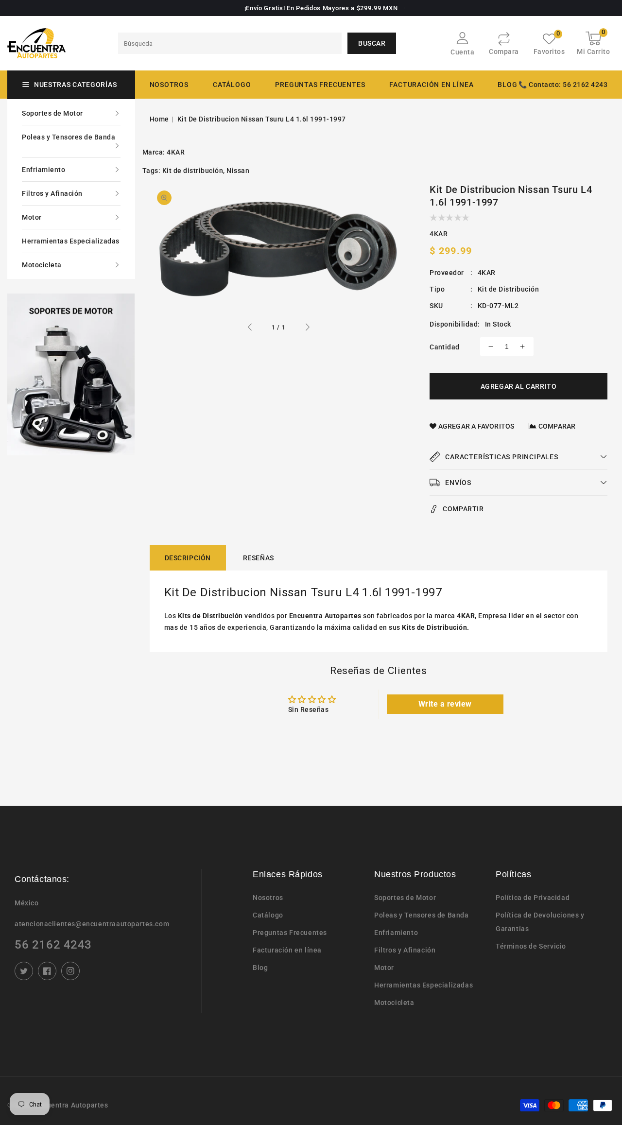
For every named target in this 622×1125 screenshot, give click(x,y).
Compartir (463, 509)
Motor (32, 217)
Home (159, 119)
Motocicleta (42, 265)
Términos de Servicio (531, 946)
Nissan (237, 170)
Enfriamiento (43, 169)
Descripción (188, 558)
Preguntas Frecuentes (290, 932)
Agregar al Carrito (519, 386)
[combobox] (230, 43)
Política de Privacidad (533, 897)
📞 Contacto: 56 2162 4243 (562, 84)
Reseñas (258, 558)
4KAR (176, 152)
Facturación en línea (287, 950)
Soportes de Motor (52, 113)
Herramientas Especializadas (71, 241)
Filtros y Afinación (52, 193)
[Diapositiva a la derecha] (307, 328)
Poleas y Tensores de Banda (68, 137)
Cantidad (444, 347)
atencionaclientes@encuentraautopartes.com (92, 924)
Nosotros (268, 897)
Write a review (445, 704)
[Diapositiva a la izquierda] (250, 328)
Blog (260, 967)
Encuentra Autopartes (71, 1105)
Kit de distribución (193, 170)
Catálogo (232, 84)
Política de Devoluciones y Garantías (540, 922)
